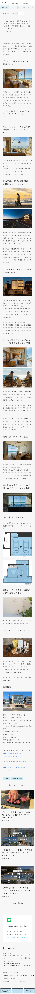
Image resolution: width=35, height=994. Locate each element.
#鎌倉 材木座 (17, 778)
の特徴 (25, 2)
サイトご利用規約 (15, 972)
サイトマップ (28, 975)
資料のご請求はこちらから (29, 991)
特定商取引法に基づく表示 (10, 978)
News (12, 13)
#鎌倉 (6, 778)
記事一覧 (4, 7)
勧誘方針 (19, 975)
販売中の (16, 2)
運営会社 (5, 972)
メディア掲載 (22, 7)
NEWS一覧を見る (17, 903)
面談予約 (17, 991)
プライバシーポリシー (8, 975)
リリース (13, 7)
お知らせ (30, 7)
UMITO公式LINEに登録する (17, 938)
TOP (4, 13)
